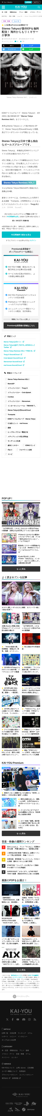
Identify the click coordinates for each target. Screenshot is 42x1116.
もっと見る (21, 569)
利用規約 (22, 1071)
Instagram (29, 1019)
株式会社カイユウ (16, 975)
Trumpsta (11, 414)
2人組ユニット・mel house (17, 423)
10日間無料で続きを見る (21, 235)
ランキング (22, 1033)
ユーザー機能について (9, 1071)
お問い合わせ (21, 1068)
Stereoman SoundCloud (13, 362)
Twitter (7, 1019)
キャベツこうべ (7, 41)
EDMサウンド (30, 445)
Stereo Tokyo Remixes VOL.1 (18, 379)
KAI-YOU (4, 16)
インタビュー (22, 1036)
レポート (5, 1036)
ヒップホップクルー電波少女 (17, 432)
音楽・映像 (12, 16)
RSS (35, 1019)
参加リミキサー (13, 445)
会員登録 (28, 2)
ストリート (6, 1057)
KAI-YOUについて (8, 1068)
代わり (9, 450)
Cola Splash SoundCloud (13, 358)
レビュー (13, 1036)
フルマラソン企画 (25, 450)
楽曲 (9, 428)
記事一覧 (5, 1033)
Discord (23, 1019)
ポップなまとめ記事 (9, 1040)
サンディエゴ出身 (13, 441)
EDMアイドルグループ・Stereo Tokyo (21, 419)
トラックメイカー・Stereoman (18, 401)
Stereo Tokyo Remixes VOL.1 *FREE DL (18, 351)
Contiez (10, 397)
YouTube (17, 1019)
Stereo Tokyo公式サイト (13, 342)
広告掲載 (30, 1068)
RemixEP (10, 384)
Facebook (12, 1019)
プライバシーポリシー (9, 1075)
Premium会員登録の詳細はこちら (21, 325)
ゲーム (28, 1054)
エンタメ (14, 1057)
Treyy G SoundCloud (12, 354)
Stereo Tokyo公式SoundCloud (19, 410)
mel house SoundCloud (13, 365)
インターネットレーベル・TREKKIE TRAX (20, 406)
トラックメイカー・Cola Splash (19, 392)
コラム (30, 1033)
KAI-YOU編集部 (34, 975)
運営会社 (5, 1078)
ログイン (36, 2)
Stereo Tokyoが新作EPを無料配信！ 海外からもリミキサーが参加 (20, 32)
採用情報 (15, 1078)
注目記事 (13, 1033)
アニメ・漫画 (24, 1050)
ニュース (19, 16)
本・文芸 (5, 1050)
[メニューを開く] (3, 7)
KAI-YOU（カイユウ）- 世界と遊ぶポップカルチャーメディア (21, 7)
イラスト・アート (8, 1054)
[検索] (39, 7)
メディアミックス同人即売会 (17, 436)
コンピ (9, 454)
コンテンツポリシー (19, 977)
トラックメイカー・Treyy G (17, 388)
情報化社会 (14, 1050)
